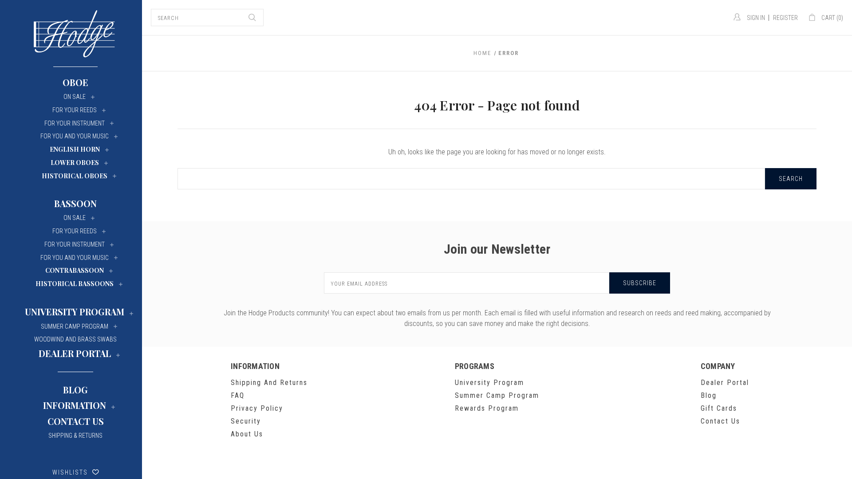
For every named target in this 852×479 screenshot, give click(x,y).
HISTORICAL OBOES (74, 176)
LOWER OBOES (75, 162)
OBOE (75, 82)
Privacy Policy (257, 408)
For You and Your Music (74, 136)
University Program (489, 382)
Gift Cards (719, 408)
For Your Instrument (74, 123)
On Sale (74, 96)
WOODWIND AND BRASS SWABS (75, 339)
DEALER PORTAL (75, 353)
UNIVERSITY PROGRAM (74, 312)
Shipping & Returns (75, 435)
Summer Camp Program (497, 395)
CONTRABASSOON (74, 270)
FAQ (238, 395)
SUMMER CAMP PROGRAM (74, 326)
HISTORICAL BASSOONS (75, 283)
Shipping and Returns (269, 382)
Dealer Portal (725, 382)
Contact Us (75, 421)
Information (74, 405)
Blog (75, 390)
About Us (247, 434)
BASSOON (75, 203)
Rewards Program (487, 408)
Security (246, 421)
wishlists (70, 472)
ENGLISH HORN (75, 149)
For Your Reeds (74, 110)
